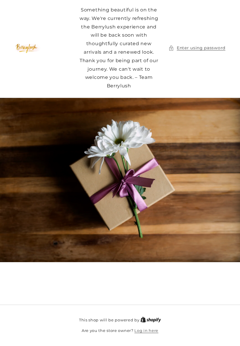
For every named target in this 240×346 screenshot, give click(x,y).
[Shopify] (150, 320)
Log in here (146, 330)
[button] (197, 48)
